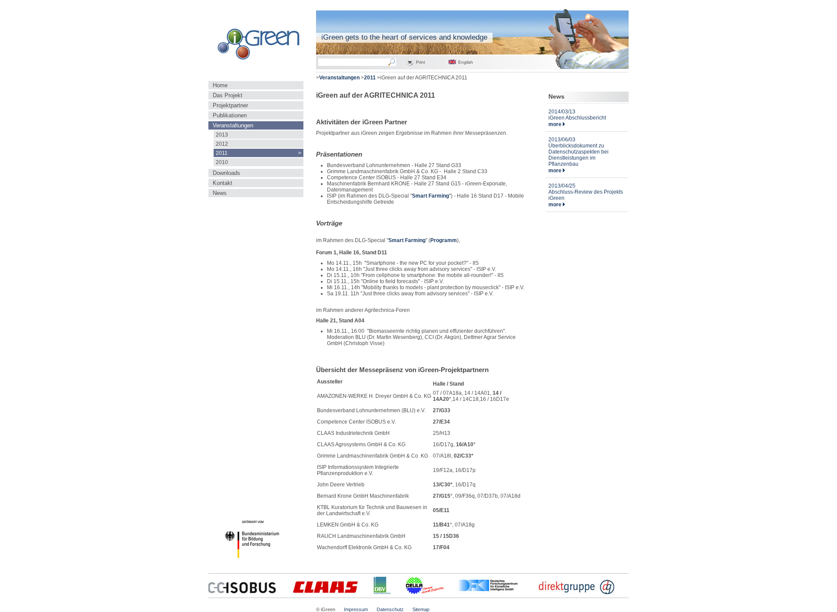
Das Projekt (227, 95)
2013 (222, 134)
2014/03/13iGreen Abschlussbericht (577, 115)
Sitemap (420, 609)
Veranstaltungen (233, 125)
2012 (222, 144)
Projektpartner (230, 105)
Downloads (226, 173)
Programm (443, 240)
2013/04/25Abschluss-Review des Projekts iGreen (585, 192)
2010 (222, 162)
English (465, 62)
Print (420, 62)
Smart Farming (430, 196)
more (555, 124)
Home (220, 85)
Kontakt (222, 183)
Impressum (356, 609)
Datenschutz (390, 609)
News (220, 193)
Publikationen (230, 115)
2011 (258, 153)
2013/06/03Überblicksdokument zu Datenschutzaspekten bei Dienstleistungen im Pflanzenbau (578, 152)
